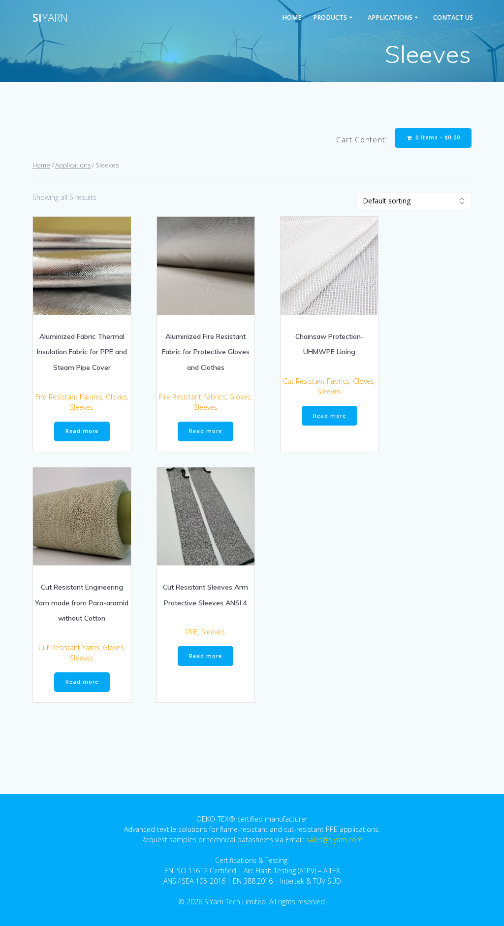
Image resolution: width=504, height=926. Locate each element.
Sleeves (82, 407)
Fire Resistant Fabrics (68, 396)
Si (50, 17)
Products (330, 17)
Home (292, 17)
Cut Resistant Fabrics (316, 381)
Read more (81, 431)
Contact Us (453, 17)
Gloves (116, 396)
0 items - (436, 137)
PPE (192, 631)
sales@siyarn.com (334, 839)
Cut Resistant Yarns (68, 647)
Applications (390, 17)
